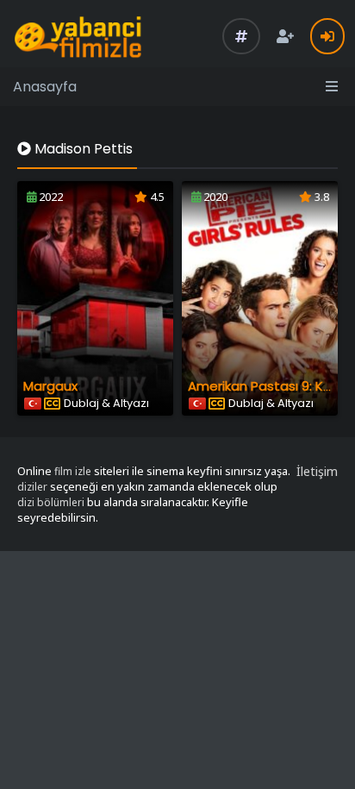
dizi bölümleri (50, 502)
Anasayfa (45, 87)
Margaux (50, 386)
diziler (32, 486)
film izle (72, 471)
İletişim (317, 471)
